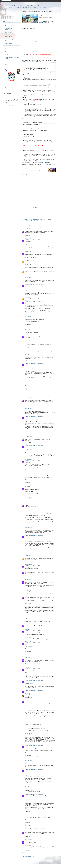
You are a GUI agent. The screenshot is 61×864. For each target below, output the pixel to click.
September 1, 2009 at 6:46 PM (28, 843)
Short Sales (7, 40)
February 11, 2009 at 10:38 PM (28, 792)
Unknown (26, 297)
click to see (46, 68)
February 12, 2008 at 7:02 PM (28, 436)
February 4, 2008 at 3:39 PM (28, 397)
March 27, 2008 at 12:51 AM (28, 555)
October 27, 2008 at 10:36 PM (28, 667)
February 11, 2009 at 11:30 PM (28, 810)
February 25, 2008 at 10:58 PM (28, 497)
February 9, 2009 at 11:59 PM (28, 786)
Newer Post (23, 854)
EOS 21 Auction (7, 29)
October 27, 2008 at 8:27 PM (28, 657)
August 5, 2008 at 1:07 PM (28, 641)
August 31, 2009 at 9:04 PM (28, 835)
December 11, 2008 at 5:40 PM (28, 679)
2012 (5, 48)
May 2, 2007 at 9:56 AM (28, 228)
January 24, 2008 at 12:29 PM (28, 354)
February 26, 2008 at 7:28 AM (28, 502)
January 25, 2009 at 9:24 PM (28, 753)
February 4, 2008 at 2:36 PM (28, 386)
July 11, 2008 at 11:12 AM (28, 622)
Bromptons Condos (8, 27)
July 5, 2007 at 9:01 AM (28, 268)
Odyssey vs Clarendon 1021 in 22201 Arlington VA (33, 170)
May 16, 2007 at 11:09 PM (28, 251)
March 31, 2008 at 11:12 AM (28, 564)
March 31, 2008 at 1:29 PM (28, 569)
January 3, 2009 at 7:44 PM (28, 693)
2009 (5, 49)
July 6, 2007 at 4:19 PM (28, 295)
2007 (5, 53)
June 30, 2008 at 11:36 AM (28, 594)
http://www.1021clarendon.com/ (44, 22)
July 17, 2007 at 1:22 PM (28, 300)
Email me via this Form (6, 85)
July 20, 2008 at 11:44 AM (28, 629)
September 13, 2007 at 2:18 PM (29, 329)
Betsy (25, 557)
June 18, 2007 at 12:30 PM (28, 264)
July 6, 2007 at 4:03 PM (28, 282)
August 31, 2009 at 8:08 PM (28, 829)
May (6, 55)
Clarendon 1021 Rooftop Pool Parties (29, 172)
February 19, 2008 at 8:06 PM (28, 449)
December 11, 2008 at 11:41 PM (29, 683)
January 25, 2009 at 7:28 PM (28, 744)
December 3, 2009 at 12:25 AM (28, 850)
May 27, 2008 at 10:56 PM (28, 590)
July (6, 54)
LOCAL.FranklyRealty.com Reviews (24, 5)
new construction (8, 32)
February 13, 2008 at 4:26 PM (28, 444)
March (6, 64)
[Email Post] (50, 219)
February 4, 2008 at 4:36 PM (28, 408)
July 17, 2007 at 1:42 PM (28, 316)
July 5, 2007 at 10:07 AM (28, 277)
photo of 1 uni (40, 122)
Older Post (54, 854)
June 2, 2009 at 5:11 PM (28, 825)
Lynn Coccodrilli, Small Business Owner (31, 694)
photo (28, 72)
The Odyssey (27, 57)
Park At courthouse (8, 37)
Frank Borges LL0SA (28, 270)
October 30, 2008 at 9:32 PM (28, 673)
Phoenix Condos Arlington (9, 39)
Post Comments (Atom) (30, 856)
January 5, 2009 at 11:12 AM (28, 698)
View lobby (26, 82)
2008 (5, 51)
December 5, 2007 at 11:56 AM (28, 333)
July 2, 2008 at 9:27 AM (28, 603)
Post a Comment (24, 852)
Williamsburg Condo (8, 43)
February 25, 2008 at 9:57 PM (28, 486)
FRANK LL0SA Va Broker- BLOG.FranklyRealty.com (33, 229)
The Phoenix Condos (33, 60)
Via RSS (5, 21)
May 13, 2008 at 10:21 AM (28, 579)
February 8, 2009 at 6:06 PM (28, 760)
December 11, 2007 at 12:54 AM (29, 339)
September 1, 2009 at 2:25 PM (28, 839)
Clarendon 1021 (35, 220)
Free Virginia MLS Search (7, 87)
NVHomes (7, 33)
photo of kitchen (43, 85)
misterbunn (26, 260)
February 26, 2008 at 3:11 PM (28, 527)
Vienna (6, 41)
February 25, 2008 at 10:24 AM (28, 459)
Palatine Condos (8, 36)
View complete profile (7, 102)
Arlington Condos (28, 220)
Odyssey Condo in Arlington (10, 35)
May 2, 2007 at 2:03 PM (28, 238)
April (6, 63)
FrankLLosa (8, 82)
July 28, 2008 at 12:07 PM (28, 635)
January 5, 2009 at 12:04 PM (28, 733)
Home (39, 854)
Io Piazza (6, 31)
